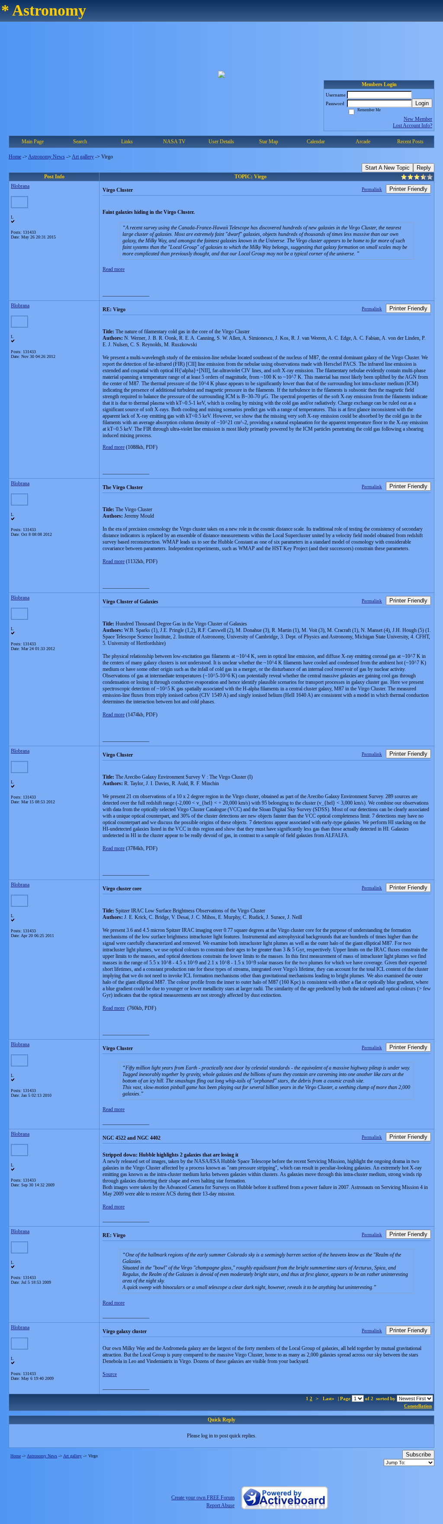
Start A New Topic (387, 167)
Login (422, 103)
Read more (114, 269)
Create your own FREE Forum (202, 1498)
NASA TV (174, 142)
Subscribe (418, 1454)
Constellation (418, 1405)
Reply (424, 167)
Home (15, 157)
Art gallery (83, 157)
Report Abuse (220, 1505)
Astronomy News (46, 157)
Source (110, 1374)
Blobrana (20, 186)
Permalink (372, 189)
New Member (418, 119)
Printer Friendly (408, 189)
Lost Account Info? (412, 125)
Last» (329, 1398)
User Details (221, 142)
